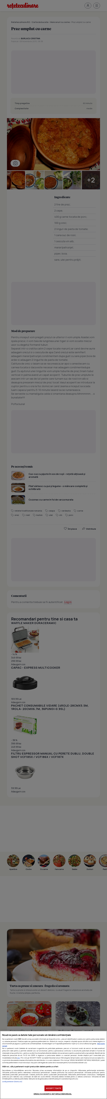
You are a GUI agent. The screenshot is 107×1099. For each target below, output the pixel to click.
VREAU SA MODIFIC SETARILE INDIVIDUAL (53, 1094)
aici (18, 1058)
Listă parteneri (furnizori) (12, 1081)
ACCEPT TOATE (53, 1088)
